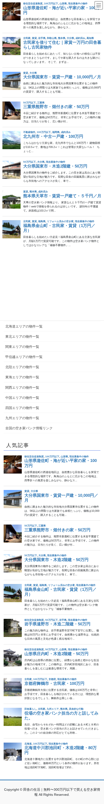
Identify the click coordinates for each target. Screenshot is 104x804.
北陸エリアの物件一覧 (22, 367)
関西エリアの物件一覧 (22, 387)
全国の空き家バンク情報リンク (29, 428)
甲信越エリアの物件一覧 (24, 357)
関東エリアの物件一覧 (22, 347)
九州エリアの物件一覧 (22, 418)
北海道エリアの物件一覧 (24, 326)
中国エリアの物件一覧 (22, 398)
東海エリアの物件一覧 (22, 377)
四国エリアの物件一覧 (22, 408)
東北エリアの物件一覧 (22, 336)
